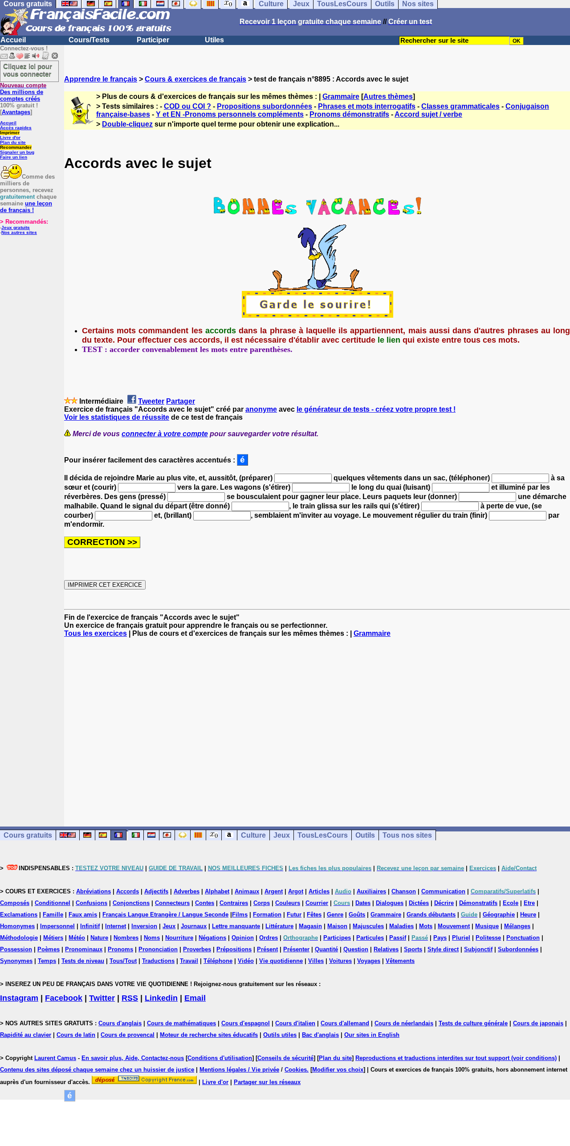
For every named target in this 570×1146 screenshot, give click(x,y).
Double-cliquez (127, 124)
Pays (440, 937)
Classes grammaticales (460, 106)
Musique (487, 926)
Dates (362, 903)
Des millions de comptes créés (23, 92)
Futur (294, 914)
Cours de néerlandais (404, 1023)
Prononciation (158, 949)
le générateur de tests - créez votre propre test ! (376, 409)
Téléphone (218, 961)
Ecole (510, 903)
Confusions (91, 903)
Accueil (13, 40)
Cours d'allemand (345, 1023)
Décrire (444, 903)
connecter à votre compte (165, 434)
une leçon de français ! (26, 206)
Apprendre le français (100, 79)
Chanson (403, 891)
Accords (127, 891)
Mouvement (454, 926)
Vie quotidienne (281, 961)
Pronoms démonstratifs (349, 114)
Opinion (243, 937)
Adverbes (187, 891)
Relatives (386, 949)
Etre (529, 903)
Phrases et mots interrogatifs (366, 106)
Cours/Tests (89, 40)
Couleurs (287, 903)
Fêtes (314, 914)
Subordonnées (518, 949)
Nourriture (179, 937)
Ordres (268, 937)
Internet (115, 926)
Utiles (214, 40)
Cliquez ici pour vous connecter (27, 70)
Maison (337, 926)
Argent (274, 891)
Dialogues (389, 903)
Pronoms (120, 949)
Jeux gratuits (15, 227)
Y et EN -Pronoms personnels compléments (230, 114)
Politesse (488, 937)
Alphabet (217, 891)
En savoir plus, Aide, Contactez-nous (132, 1058)
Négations (212, 937)
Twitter (102, 998)
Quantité (326, 949)
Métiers (53, 937)
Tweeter (151, 401)
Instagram (19, 998)
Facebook (63, 998)
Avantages (16, 112)
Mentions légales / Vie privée (239, 1069)
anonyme (261, 409)
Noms (152, 937)
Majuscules (368, 926)
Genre (335, 914)
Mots (425, 926)
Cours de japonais (538, 1023)
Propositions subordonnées (264, 106)
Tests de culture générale (473, 1023)
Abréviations (93, 891)
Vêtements (400, 961)
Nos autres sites (19, 232)
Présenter (296, 949)
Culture (253, 835)
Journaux (194, 926)
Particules (370, 937)
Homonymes (17, 926)
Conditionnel (52, 903)
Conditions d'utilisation (219, 1058)
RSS (130, 998)
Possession (16, 949)
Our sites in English (371, 1034)
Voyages (368, 961)
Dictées (419, 903)
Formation (267, 914)
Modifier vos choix (337, 1069)
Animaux (247, 891)
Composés (14, 903)
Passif (397, 937)
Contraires (234, 903)
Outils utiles (280, 1034)
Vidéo (246, 961)
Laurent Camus (55, 1058)
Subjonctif (478, 949)
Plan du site (13, 142)
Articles (319, 891)
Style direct (443, 949)
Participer (153, 40)
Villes (316, 961)
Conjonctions (131, 903)
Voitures (340, 961)
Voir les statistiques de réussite (116, 417)
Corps (261, 903)
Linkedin (161, 998)
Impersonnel (57, 926)
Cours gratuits (28, 835)
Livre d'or (10, 137)
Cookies (296, 1069)
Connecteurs (172, 903)
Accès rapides (16, 127)
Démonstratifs (478, 903)
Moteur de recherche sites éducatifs (209, 1034)
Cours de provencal (128, 1034)
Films (240, 914)
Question (355, 949)
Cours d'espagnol (245, 1023)
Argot (295, 891)
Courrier (316, 903)
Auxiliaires (371, 891)
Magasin (310, 926)
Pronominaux (83, 949)
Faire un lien (13, 157)
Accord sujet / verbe (428, 114)
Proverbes (197, 949)
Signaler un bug (17, 152)
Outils (365, 835)
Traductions (158, 961)
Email (195, 998)
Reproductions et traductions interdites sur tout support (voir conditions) (456, 1058)
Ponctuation (523, 937)
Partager (180, 401)
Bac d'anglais (320, 1034)
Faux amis (83, 914)
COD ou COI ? (187, 106)
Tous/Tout (123, 961)
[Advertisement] (317, 724)
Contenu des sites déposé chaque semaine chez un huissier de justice (97, 1069)
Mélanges (517, 926)
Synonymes (16, 961)
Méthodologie (19, 937)
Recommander (16, 147)
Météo (77, 937)
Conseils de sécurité (285, 1058)
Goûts (357, 914)
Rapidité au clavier (25, 1034)
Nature (99, 937)
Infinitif (90, 926)
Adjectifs (156, 891)
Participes (337, 937)
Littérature (279, 926)
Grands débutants (431, 914)
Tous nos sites (407, 835)
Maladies (401, 926)
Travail (189, 961)
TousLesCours (322, 835)
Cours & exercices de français (195, 79)
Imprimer (10, 132)
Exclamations (18, 914)
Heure (528, 914)
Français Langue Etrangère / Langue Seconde (165, 914)
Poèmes (48, 949)
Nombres (126, 937)
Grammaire (340, 96)
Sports (413, 949)
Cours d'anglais (120, 1023)
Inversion (144, 926)
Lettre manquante (236, 926)
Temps (47, 961)
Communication (443, 891)
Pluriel (461, 937)
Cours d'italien (295, 1023)
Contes (204, 903)
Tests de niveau (82, 961)
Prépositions (234, 949)
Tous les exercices (95, 633)
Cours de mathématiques (181, 1023)
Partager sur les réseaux (267, 1082)
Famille (53, 914)
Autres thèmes (388, 96)
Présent (267, 949)
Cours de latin (76, 1034)
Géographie (499, 914)
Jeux (281, 835)
